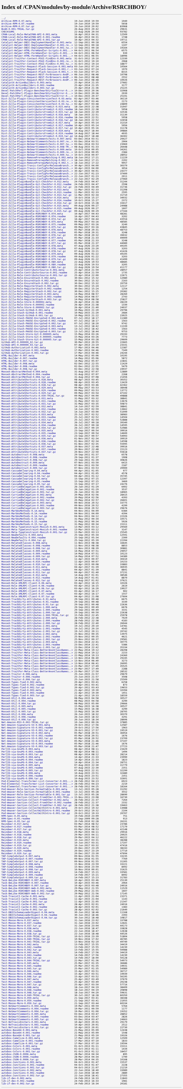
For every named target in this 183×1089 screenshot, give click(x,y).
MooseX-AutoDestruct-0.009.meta (22, 462)
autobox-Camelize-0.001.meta (20, 1038)
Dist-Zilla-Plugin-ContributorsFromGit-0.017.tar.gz (37, 128)
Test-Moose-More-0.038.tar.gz (21, 933)
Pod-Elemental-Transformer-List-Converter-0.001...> (37, 781)
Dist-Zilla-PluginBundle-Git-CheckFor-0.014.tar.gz (36, 203)
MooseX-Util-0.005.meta (17, 706)
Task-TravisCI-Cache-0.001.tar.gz (24, 901)
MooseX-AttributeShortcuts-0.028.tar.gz (28, 385)
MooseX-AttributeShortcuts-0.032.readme (28, 409)
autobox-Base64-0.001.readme (20, 1032)
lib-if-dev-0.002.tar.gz (17, 1083)
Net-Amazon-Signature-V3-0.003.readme (27, 743)
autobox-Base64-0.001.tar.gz (20, 1035)
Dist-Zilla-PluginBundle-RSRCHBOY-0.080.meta (32, 262)
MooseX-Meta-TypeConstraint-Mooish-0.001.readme (34, 529)
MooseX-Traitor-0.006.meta (19, 674)
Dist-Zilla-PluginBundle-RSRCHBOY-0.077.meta (32, 237)
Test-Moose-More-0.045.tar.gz (21, 968)
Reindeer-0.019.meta (15, 840)
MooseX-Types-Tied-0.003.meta (21, 690)
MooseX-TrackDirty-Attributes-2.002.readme (30, 636)
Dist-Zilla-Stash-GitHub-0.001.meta (25, 310)
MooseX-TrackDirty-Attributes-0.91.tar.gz (30, 604)
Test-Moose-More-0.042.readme (21, 947)
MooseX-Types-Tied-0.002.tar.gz (22, 687)
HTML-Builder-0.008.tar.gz (19, 369)
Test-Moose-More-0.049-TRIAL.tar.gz (25, 995)
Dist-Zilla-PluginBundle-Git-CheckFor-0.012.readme (36, 184)
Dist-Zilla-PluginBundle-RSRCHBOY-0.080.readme (33, 264)
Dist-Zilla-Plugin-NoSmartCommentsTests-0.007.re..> (37, 141)
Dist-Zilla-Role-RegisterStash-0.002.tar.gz (31, 291)
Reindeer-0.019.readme (16, 842)
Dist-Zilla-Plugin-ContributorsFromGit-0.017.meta (35, 122)
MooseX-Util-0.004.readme (18, 700)
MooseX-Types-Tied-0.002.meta (21, 682)
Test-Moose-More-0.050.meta (20, 998)
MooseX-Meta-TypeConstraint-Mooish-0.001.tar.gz (34, 532)
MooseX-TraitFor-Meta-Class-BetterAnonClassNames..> (37, 650)
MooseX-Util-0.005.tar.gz (18, 711)
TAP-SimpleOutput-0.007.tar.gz (22, 861)
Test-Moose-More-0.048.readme (21, 990)
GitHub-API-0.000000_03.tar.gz (22, 344)
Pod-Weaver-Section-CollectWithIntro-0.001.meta (34, 808)
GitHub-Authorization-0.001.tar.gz (25, 353)
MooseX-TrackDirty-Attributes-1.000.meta (29, 607)
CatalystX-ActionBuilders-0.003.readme (27, 85)
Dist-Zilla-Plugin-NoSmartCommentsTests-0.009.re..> (37, 152)
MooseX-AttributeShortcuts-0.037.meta (27, 446)
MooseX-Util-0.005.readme (18, 709)
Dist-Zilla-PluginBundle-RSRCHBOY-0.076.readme (33, 232)
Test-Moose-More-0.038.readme (21, 931)
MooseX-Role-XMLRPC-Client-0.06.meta (26, 583)
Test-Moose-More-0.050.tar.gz (21, 1003)
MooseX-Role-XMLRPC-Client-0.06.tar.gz (27, 588)
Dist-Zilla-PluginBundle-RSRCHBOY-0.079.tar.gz (33, 259)
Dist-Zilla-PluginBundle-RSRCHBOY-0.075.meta (32, 221)
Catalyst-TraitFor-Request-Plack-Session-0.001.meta (37, 66)
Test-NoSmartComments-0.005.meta (23, 1014)
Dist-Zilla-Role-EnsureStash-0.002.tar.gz (30, 283)
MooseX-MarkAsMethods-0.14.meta (22, 510)
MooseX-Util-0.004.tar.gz (18, 703)
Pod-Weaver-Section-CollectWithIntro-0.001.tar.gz (35, 813)
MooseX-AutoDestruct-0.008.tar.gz (24, 460)
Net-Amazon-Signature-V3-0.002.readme (27, 735)
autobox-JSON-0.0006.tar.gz (20, 1059)
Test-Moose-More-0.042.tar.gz (21, 949)
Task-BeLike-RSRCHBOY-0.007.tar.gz (25, 885)
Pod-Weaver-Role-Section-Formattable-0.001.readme (35, 791)
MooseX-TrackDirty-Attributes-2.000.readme (30, 620)
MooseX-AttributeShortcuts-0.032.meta (27, 406)
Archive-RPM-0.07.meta (16, 21)
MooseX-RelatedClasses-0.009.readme (25, 553)
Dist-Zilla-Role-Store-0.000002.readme (27, 304)
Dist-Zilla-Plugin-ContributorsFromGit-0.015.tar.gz (37, 112)
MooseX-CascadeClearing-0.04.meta (24, 470)
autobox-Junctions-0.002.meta (21, 1070)
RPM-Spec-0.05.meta (14, 816)
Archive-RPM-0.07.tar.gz (17, 26)
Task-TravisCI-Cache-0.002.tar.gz (24, 909)
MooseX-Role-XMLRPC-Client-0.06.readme (27, 585)
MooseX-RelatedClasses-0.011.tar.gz (25, 572)
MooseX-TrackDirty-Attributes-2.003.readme (30, 644)
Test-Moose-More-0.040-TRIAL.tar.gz (25, 939)
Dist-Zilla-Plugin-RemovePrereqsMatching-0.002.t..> (37, 162)
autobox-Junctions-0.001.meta (21, 1062)
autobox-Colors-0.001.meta (19, 1046)
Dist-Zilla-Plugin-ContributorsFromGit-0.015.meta (35, 106)
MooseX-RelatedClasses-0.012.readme (25, 577)
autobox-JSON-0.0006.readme (20, 1056)
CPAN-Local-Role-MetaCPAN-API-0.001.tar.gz (30, 39)
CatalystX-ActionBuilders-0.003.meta (26, 82)
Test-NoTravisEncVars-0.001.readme (25, 1024)
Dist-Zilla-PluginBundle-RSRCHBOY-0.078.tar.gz (33, 251)
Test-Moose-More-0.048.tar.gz (21, 992)
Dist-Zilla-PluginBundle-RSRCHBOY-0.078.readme (33, 248)
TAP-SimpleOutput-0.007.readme (22, 858)
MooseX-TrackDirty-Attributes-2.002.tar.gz (30, 639)
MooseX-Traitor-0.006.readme (20, 676)
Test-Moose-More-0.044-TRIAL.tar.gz (25, 960)
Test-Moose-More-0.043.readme (21, 955)
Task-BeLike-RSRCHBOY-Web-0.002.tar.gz (27, 893)
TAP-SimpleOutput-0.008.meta (20, 864)
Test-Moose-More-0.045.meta (20, 963)
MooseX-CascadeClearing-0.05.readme (25, 481)
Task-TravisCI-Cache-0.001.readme (24, 899)
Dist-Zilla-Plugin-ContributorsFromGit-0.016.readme (37, 117)
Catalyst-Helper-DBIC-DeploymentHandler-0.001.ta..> (37, 47)
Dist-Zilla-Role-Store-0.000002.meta (26, 302)
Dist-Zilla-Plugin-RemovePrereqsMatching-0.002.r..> (37, 160)
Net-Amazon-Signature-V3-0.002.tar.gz (27, 738)
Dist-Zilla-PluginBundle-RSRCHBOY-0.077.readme (33, 240)
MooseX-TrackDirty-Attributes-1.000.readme (30, 609)
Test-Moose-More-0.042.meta (20, 944)
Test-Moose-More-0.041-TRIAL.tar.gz (25, 941)
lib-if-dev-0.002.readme (17, 1081)
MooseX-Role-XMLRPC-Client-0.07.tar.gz (27, 596)
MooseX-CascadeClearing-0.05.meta (24, 478)
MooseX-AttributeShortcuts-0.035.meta (27, 430)
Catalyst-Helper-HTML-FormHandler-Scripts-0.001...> (37, 50)
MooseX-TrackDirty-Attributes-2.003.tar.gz (30, 647)
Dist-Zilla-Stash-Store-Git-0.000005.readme (31, 336)
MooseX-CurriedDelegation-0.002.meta (26, 494)
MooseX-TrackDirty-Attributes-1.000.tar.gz (30, 612)
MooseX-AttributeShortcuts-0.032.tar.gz (28, 411)
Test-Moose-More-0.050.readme (21, 1000)
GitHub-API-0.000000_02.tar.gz (22, 342)
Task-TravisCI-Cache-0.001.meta (22, 896)
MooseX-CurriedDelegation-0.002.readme (27, 497)
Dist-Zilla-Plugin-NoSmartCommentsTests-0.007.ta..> (37, 144)
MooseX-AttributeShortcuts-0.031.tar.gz (28, 403)
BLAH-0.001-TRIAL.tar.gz (17, 29)
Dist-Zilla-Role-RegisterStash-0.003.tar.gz (31, 299)
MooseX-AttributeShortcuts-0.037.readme (28, 449)
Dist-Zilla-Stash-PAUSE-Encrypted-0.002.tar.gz (33, 323)
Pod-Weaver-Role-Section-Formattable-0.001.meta (34, 789)
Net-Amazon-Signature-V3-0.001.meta (25, 725)
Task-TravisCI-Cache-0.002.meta (22, 904)
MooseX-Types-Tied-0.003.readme (22, 692)
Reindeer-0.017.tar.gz (16, 829)
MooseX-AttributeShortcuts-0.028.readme (28, 382)
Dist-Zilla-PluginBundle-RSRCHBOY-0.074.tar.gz (33, 219)
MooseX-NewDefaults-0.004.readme (23, 537)
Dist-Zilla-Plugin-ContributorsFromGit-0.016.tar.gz (37, 120)
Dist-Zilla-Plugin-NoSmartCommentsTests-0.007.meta (36, 138)
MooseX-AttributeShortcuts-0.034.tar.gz (28, 427)
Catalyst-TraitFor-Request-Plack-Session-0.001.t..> (37, 71)
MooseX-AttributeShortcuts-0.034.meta (27, 422)
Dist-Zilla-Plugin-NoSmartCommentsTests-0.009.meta (36, 149)
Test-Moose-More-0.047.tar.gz (21, 984)
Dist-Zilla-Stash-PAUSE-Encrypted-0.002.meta (32, 318)
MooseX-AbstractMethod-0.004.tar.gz (25, 377)
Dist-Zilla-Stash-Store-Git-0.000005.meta (30, 334)
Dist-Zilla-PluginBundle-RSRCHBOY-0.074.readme (33, 216)
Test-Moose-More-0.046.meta (20, 971)
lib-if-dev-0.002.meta (16, 1078)
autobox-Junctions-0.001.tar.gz (22, 1067)
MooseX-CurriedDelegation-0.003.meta (26, 502)
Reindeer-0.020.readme (16, 850)
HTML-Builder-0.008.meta (17, 363)
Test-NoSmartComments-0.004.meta (23, 1006)
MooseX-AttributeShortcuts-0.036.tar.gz (28, 444)
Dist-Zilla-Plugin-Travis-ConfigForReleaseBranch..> (37, 165)
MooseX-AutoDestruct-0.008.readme (24, 457)
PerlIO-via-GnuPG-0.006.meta (20, 773)
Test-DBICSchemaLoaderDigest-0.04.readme (29, 915)
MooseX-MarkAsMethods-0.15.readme (24, 521)
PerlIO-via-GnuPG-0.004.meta (20, 757)
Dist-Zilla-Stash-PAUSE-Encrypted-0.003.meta (32, 326)
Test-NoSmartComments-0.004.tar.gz (25, 1011)
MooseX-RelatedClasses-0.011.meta (24, 567)
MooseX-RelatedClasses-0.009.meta (24, 551)
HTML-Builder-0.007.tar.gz (19, 361)
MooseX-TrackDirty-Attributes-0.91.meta (28, 599)
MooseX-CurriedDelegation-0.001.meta (26, 486)
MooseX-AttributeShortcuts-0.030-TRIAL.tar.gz (32, 395)
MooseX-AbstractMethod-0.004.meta (24, 371)
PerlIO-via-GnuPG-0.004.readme (22, 759)
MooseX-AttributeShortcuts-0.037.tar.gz (28, 452)
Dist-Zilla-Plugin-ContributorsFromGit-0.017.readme (37, 125)
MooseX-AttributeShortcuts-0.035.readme (28, 433)
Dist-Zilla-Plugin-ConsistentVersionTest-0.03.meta (36, 98)
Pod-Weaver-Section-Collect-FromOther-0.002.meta (35, 800)
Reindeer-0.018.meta (15, 832)
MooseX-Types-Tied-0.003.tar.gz (22, 695)
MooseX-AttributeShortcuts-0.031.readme (28, 401)
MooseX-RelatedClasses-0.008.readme (25, 545)
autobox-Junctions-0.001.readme (22, 1064)
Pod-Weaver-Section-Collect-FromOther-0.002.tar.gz (36, 805)
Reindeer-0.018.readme (16, 834)
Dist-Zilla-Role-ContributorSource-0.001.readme (34, 272)
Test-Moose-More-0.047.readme (21, 982)
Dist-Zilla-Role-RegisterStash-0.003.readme (31, 296)
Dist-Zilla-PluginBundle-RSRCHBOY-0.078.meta (32, 245)
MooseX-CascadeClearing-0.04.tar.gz (25, 476)
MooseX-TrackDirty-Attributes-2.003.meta (29, 642)
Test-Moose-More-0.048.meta (20, 987)
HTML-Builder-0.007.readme (19, 358)
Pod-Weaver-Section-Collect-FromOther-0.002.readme (36, 802)
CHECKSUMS (7, 31)
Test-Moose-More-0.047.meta (20, 979)
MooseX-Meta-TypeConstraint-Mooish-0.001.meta (32, 526)
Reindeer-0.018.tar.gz (16, 837)
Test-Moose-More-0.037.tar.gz (21, 925)
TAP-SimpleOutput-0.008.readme (22, 866)
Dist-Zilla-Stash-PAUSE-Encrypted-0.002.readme (33, 320)
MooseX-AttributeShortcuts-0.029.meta (27, 387)
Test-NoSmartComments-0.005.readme (25, 1016)
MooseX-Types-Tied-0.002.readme (22, 684)
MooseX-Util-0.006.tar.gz (18, 719)
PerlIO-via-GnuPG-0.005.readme (22, 767)
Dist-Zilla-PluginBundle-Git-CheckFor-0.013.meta (35, 189)
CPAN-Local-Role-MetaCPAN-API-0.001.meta (29, 34)
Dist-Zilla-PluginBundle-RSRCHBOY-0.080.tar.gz (33, 267)
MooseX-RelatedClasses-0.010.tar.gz (25, 564)
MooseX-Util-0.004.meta (17, 698)
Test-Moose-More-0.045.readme (21, 965)
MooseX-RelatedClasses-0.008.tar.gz (25, 548)
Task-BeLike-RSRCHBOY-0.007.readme (25, 882)
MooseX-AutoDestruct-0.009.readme (24, 465)
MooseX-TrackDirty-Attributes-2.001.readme (30, 628)
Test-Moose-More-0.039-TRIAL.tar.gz (25, 936)
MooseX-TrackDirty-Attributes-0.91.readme (30, 601)
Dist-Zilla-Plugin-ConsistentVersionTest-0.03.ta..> (37, 104)
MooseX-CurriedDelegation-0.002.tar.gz (27, 500)
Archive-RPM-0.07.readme (17, 23)
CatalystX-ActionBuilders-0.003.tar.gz (27, 88)
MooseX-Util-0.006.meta (17, 714)
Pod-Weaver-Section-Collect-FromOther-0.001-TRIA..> (37, 797)
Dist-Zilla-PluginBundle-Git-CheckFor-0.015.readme (36, 208)
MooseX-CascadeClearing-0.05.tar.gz (25, 484)
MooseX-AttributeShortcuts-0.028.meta (27, 379)
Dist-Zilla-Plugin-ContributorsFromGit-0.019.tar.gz (37, 136)
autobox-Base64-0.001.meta (19, 1030)
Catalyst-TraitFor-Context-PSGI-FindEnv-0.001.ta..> (37, 63)
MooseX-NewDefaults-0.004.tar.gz (23, 540)
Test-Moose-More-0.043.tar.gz (21, 957)
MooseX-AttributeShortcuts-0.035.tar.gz (28, 435)
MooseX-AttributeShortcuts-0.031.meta (27, 398)
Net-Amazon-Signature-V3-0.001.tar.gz (27, 730)
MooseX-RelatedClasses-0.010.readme (25, 561)
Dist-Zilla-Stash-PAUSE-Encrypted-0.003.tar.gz (33, 331)
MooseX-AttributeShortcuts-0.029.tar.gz (28, 393)
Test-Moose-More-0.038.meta (20, 928)
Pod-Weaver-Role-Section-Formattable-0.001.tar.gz (35, 794)
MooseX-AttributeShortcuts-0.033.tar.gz (28, 419)
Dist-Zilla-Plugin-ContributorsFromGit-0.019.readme (37, 133)
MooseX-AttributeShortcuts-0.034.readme (28, 425)
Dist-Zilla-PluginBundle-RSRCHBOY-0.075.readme (33, 224)
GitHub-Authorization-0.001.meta (23, 347)
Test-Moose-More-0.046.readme (21, 973)
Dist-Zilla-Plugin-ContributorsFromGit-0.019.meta (35, 130)
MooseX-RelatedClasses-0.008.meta (24, 543)
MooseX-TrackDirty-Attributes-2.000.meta (29, 617)
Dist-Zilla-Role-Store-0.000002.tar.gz (27, 307)
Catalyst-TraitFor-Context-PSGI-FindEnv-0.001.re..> (37, 61)
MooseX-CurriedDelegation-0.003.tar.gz (27, 508)
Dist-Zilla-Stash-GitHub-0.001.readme (27, 312)
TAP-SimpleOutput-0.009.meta (20, 872)
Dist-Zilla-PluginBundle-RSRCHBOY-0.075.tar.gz (33, 227)
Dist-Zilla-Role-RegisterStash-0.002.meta (30, 286)
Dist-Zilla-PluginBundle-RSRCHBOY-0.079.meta (32, 253)
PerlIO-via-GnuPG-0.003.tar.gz (22, 754)
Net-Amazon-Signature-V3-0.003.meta (25, 741)
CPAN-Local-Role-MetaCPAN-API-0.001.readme (30, 37)
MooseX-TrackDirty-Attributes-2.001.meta (29, 626)
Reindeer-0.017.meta (15, 824)
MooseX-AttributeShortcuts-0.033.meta (27, 414)
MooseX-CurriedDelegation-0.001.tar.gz (27, 492)
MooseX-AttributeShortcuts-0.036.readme (28, 441)
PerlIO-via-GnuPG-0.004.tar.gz (22, 762)
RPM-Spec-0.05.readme (15, 818)
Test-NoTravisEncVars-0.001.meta (23, 1022)
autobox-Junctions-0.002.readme (22, 1073)
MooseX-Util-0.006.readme (18, 717)
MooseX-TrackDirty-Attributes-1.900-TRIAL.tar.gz (35, 615)
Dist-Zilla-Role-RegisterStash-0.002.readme (31, 288)
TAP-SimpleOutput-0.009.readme (22, 874)
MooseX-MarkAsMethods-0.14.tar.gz (24, 516)
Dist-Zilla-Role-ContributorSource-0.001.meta (32, 270)
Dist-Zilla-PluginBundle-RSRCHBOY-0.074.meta (32, 213)
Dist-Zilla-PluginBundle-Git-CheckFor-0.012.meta (35, 181)
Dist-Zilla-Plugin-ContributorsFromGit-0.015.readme (37, 109)
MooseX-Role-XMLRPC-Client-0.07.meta (26, 591)
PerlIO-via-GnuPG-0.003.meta (20, 749)
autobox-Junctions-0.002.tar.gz (22, 1075)
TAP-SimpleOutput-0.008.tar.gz (22, 869)
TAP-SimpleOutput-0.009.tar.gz (22, 877)
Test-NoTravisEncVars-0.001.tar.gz (25, 1027)
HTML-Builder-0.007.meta (17, 355)
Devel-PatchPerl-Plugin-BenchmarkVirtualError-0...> (37, 90)
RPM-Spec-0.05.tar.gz (15, 821)
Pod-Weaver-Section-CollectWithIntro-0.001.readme (35, 810)
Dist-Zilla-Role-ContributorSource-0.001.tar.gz (34, 275)
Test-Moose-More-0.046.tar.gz (21, 976)
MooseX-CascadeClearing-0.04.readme (25, 473)
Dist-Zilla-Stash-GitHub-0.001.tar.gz (27, 315)
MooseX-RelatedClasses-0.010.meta (24, 559)
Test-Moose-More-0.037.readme (21, 923)
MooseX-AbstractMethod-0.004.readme (25, 374)
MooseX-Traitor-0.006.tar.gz (20, 679)
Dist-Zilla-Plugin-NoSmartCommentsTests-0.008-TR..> (37, 146)
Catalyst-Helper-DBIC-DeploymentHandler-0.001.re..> (37, 45)
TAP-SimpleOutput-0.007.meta (20, 856)
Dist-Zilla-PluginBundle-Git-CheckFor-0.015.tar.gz (36, 211)
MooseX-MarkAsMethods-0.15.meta (22, 518)
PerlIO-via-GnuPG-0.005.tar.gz (22, 770)
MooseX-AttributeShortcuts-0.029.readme (28, 390)
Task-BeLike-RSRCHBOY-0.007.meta (23, 880)
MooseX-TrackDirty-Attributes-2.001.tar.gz (30, 631)
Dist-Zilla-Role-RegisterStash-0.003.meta (30, 294)
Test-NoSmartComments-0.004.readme (25, 1008)
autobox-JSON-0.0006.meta (18, 1054)
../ (3, 18)
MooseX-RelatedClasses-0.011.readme (25, 569)
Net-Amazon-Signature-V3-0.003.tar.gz (27, 746)
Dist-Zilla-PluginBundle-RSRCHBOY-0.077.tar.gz (33, 243)
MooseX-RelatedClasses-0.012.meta (24, 575)
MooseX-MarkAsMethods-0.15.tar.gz (24, 524)
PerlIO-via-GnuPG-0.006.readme (22, 775)
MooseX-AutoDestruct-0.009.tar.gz (24, 468)
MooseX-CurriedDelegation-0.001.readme (27, 489)
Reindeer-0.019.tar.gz (16, 845)
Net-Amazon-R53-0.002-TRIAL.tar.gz (25, 722)
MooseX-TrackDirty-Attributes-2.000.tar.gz (30, 623)
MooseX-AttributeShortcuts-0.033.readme (28, 417)
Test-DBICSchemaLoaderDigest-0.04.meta (27, 912)
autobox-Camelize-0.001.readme (22, 1040)
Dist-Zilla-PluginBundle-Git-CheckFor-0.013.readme (36, 192)
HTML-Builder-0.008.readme (19, 366)
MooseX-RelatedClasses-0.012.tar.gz (25, 580)
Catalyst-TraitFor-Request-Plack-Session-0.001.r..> (37, 69)
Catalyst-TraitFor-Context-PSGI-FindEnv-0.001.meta (36, 58)
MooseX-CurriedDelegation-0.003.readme (27, 505)
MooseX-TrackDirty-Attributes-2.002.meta (29, 634)
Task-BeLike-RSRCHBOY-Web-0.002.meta (26, 888)
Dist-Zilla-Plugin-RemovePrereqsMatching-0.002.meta (37, 157)
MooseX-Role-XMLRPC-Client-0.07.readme (27, 593)
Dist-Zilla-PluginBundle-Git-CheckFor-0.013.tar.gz (36, 195)
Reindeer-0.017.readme (16, 826)
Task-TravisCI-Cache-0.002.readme (24, 907)
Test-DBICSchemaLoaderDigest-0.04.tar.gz (29, 917)
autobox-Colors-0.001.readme (20, 1048)
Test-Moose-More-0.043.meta (20, 952)
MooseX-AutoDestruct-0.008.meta (22, 454)
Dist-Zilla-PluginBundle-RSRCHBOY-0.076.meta (32, 229)
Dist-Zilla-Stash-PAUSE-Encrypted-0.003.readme (33, 328)
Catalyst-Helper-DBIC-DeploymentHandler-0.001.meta (36, 42)
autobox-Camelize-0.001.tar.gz (22, 1043)
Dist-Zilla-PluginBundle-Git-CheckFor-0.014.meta (35, 197)
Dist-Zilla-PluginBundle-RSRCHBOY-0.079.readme (33, 256)
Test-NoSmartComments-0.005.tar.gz (25, 1019)
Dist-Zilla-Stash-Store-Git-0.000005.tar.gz (31, 339)
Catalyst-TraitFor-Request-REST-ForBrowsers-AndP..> (37, 74)
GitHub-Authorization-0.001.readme (25, 350)
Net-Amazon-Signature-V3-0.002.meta (25, 733)
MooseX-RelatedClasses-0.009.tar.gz (25, 556)
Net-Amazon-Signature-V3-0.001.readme (27, 727)
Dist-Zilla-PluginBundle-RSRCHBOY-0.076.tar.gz (33, 235)
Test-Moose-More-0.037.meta (20, 920)
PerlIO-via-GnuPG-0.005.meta (20, 765)
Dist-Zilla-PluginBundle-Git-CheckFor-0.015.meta (35, 205)
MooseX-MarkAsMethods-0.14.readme (24, 513)
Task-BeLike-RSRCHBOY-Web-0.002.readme (27, 891)
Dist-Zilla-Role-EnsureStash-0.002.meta (28, 278)
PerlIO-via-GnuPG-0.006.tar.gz (22, 778)
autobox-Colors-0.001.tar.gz (20, 1051)
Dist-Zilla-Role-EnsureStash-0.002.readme (30, 280)
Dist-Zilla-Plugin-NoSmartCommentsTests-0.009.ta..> (37, 154)
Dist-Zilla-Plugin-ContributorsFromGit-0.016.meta (35, 114)
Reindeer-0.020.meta (15, 848)
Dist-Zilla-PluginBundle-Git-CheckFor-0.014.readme (36, 200)
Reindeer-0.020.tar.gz (16, 853)
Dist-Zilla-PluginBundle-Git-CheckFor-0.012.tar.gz (36, 187)
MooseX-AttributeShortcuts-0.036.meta (27, 438)
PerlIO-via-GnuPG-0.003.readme (22, 751)
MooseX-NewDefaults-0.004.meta (22, 535)
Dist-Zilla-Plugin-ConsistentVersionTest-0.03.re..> (37, 101)
